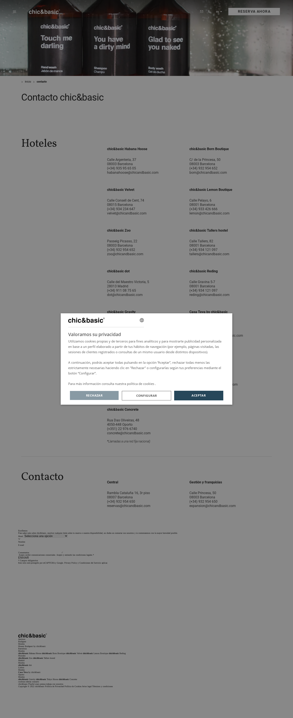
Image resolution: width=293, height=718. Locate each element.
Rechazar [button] (94, 395)
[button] (146, 395)
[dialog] (146, 359)
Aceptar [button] (199, 395)
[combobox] (142, 320)
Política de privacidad (172, 384)
